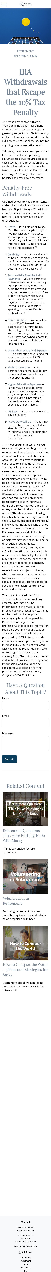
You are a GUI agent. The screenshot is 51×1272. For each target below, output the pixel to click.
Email (5, 715)
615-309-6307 (28, 1227)
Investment (25, 1260)
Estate (25, 1264)
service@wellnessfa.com (25, 1246)
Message (7, 733)
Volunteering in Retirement (16, 900)
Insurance (25, 1267)
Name (5, 698)
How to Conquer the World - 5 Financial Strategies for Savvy (25, 969)
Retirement (25, 1257)
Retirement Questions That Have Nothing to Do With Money (24, 835)
